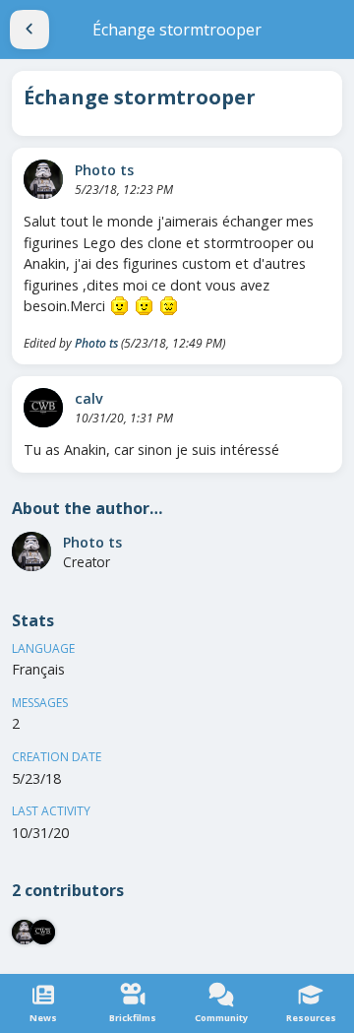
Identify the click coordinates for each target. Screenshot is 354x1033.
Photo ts (104, 170)
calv (89, 398)
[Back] (29, 29)
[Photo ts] (43, 179)
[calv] (43, 407)
